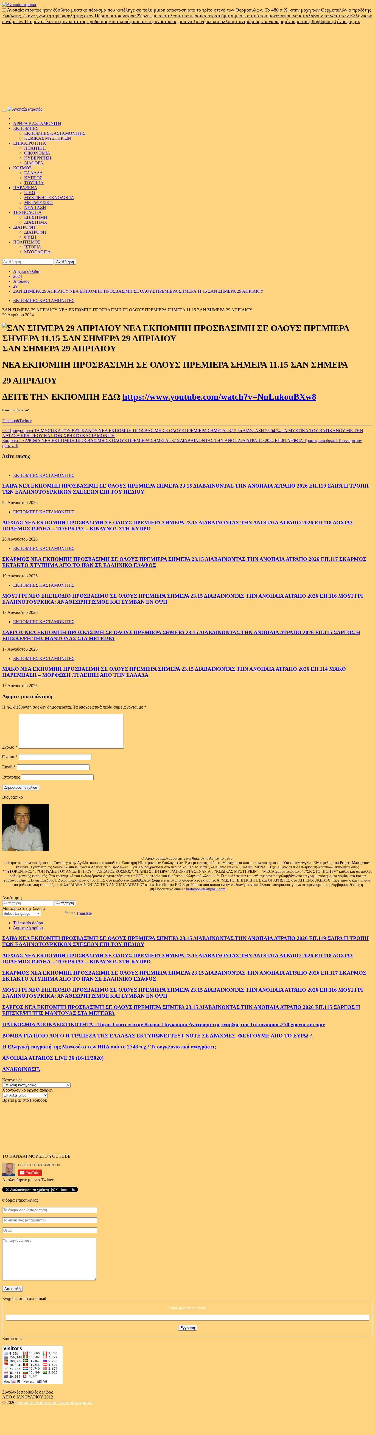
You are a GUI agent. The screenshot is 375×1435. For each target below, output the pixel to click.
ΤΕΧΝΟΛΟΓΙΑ (27, 212)
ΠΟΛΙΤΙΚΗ (35, 148)
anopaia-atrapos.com (37, 1402)
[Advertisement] (187, 65)
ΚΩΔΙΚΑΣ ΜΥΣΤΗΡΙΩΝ (47, 138)
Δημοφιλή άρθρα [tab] (28, 927)
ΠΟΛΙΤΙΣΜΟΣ (26, 242)
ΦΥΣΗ (30, 237)
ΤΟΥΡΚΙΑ (34, 182)
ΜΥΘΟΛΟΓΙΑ (37, 252)
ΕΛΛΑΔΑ (33, 172)
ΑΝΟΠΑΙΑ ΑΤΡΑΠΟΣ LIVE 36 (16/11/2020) (52, 1058)
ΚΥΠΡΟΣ (33, 177)
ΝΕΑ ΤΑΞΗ (35, 207)
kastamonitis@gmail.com (205, 889)
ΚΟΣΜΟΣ (22, 168)
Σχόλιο (10, 747)
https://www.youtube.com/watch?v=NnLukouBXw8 (219, 397)
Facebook (10, 420)
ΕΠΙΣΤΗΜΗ (35, 217)
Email (9, 767)
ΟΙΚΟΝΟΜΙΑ (37, 153)
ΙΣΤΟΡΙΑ (32, 247)
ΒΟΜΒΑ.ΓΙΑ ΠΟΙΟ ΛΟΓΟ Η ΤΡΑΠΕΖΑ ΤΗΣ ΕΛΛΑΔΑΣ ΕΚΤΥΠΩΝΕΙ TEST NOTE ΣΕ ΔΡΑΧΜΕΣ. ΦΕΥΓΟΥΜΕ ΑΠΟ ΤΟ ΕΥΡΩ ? (157, 1036)
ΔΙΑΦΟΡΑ (33, 163)
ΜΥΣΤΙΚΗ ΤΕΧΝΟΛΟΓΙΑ (49, 197)
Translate (84, 913)
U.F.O (29, 192)
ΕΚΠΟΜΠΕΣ (25, 128)
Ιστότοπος (11, 777)
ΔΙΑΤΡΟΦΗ (24, 227)
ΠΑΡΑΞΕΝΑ (25, 187)
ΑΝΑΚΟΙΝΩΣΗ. (21, 1069)
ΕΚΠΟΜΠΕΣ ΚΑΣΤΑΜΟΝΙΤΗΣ (54, 133)
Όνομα (10, 756)
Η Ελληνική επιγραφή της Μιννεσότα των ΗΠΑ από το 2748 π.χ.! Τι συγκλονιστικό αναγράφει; (109, 1047)
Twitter (25, 420)
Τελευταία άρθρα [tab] (28, 923)
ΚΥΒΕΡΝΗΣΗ (37, 158)
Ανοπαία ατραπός (76, 1402)
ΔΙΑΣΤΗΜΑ (35, 222)
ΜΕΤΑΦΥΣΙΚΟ (38, 202)
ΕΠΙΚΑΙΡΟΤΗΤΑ (29, 143)
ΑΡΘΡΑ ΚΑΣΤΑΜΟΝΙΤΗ (37, 123)
